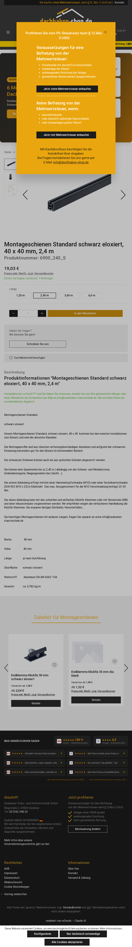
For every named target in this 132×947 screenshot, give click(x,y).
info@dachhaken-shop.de (71, 162)
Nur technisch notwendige (83, 933)
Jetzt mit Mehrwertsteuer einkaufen (66, 135)
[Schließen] (105, 32)
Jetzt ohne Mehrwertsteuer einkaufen (67, 89)
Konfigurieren (42, 933)
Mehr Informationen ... (112, 928)
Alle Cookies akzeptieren (67, 942)
